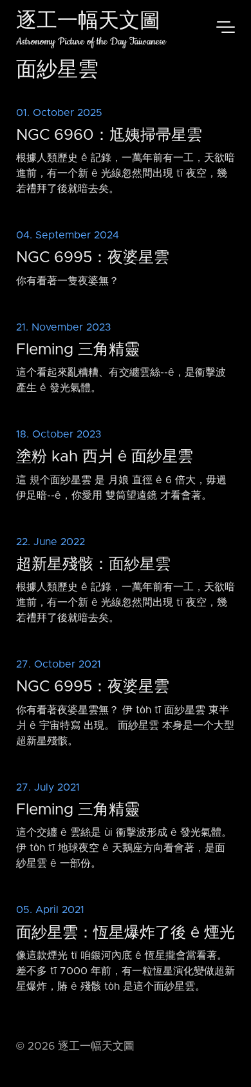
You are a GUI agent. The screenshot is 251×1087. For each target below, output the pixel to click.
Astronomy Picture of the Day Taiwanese (91, 41)
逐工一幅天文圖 (88, 22)
